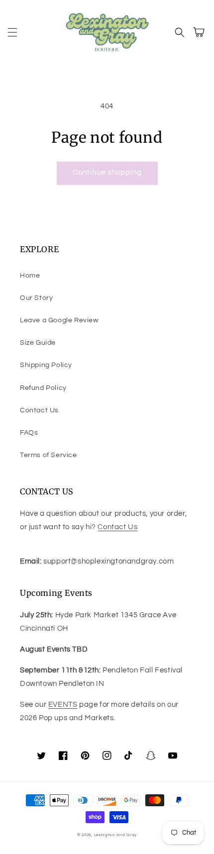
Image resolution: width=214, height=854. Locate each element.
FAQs (29, 432)
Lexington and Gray (115, 835)
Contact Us (39, 410)
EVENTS (63, 704)
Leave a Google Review (59, 320)
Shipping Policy (46, 365)
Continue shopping (107, 172)
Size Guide (38, 342)
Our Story (36, 297)
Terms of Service (48, 455)
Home (30, 275)
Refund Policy (43, 387)
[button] (12, 32)
